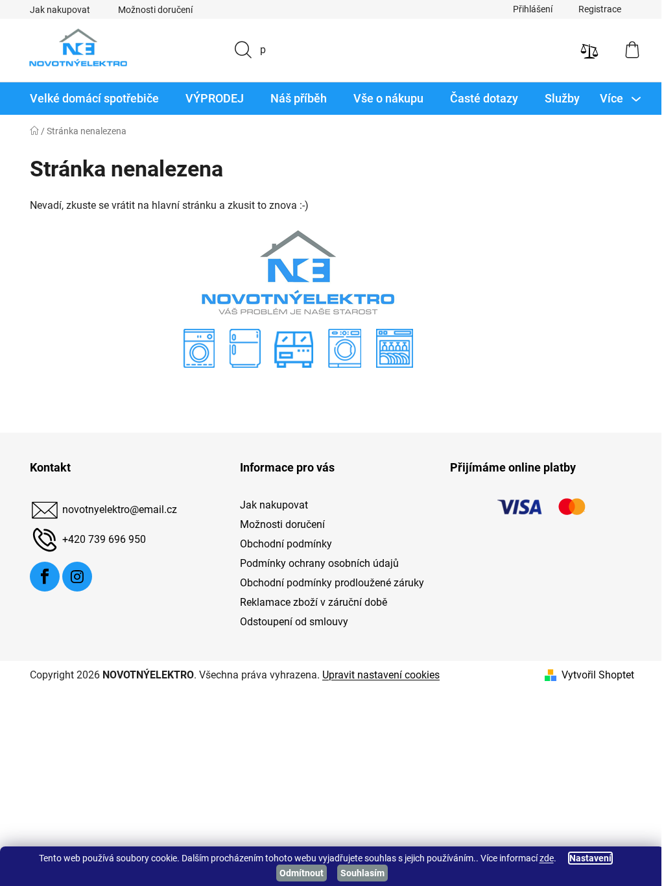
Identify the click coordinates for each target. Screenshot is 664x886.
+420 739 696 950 (99, 539)
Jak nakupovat (55, 10)
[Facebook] (40, 577)
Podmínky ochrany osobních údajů (314, 563)
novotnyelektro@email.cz (115, 509)
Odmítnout (297, 873)
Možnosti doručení (150, 10)
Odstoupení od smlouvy (289, 622)
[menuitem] (89, 98)
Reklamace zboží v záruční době (308, 602)
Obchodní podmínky (281, 544)
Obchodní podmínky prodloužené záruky (327, 583)
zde (541, 858)
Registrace (595, 9)
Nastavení (585, 858)
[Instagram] (73, 577)
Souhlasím (358, 873)
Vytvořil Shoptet (593, 675)
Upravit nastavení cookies (376, 675)
